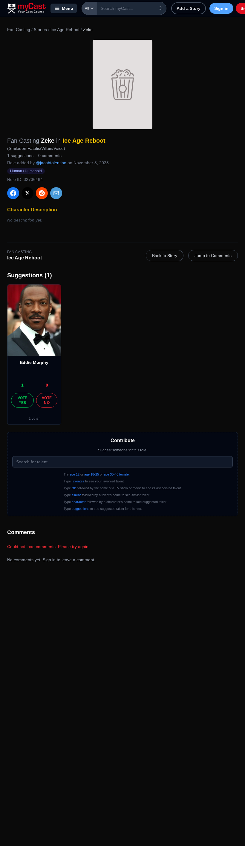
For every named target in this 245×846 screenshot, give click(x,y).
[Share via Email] (56, 193)
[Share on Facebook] (13, 193)
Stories (40, 29)
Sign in (221, 8)
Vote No (47, 400)
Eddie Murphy (34, 362)
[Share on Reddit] (42, 193)
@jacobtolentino (51, 162)
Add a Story (188, 8)
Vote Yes (22, 400)
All (87, 8)
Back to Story (164, 255)
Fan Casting (18, 29)
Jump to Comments (213, 255)
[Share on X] (27, 193)
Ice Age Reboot (64, 29)
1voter (34, 418)
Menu (67, 8)
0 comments (50, 155)
